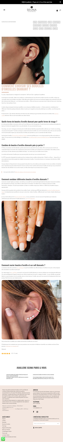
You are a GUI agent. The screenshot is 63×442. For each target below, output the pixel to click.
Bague (35, 22)
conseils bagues (56, 22)
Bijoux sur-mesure (6, 429)
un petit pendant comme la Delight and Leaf (39, 137)
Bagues (3, 418)
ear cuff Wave (14, 272)
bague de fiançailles (42, 22)
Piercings (4, 426)
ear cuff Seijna (20, 267)
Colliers (4, 420)
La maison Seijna (5, 435)
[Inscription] (58, 423)
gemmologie (45, 25)
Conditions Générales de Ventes (9, 436)
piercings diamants (30, 198)
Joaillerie (35, 28)
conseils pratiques (37, 25)
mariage (41, 28)
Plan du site (4, 433)
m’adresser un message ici (11, 346)
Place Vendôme (48, 28)
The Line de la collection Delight (19, 135)
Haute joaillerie (53, 25)
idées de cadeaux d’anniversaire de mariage (25, 172)
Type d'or (55, 28)
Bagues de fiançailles (6, 427)
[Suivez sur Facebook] (33, 411)
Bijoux (50, 22)
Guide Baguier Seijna (6, 431)
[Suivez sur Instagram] (37, 411)
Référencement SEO (10, 408)
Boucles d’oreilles (6, 424)
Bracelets (4, 422)
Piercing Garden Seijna (20, 196)
